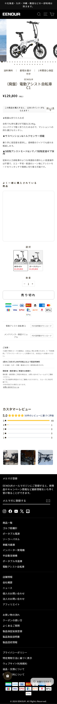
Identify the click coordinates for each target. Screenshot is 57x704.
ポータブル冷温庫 (12, 561)
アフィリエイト (11, 604)
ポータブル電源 (11, 533)
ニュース (7, 588)
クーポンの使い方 (12, 620)
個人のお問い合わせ (14, 593)
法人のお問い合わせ (14, 598)
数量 (28, 277)
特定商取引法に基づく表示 (17, 658)
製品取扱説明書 (11, 636)
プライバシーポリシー (15, 652)
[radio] (20, 260)
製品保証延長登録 (12, 631)
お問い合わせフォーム (11, 387)
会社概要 (8, 582)
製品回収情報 (10, 642)
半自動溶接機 (10, 555)
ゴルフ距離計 (10, 528)
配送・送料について (14, 674)
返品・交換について (14, 669)
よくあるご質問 (11, 625)
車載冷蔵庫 (9, 544)
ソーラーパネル (11, 539)
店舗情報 (8, 577)
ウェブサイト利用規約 (15, 663)
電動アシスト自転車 (14, 566)
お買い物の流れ (11, 614)
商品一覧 (8, 522)
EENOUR (28, 79)
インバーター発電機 (14, 550)
